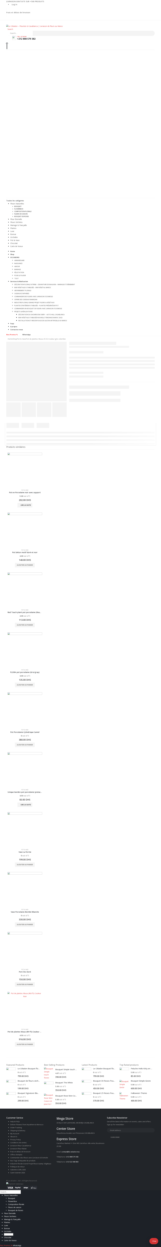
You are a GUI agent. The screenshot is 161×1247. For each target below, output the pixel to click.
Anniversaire (19, 260)
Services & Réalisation (19, 281)
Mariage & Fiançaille (18, 225)
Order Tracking (16, 1127)
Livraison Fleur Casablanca (20, 1145)
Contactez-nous (16, 330)
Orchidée (14, 237)
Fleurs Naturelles (17, 203)
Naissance (18, 263)
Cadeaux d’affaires (21, 293)
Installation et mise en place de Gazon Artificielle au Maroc (42, 321)
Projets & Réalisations (23, 311)
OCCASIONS (14, 257)
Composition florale (22, 211)
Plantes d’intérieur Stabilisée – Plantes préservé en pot (36, 305)
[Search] (34, 33)
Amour (17, 266)
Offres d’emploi (16, 1154)
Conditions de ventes (18, 1142)
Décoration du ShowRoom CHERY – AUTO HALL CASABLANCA (41, 315)
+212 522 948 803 (72, 1162)
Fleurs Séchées (16, 222)
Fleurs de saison (21, 214)
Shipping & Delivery (17, 1130)
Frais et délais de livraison (18, 12)
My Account (14, 1133)
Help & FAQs (15, 1121)
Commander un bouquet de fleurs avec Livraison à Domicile (38, 308)
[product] (25, 470)
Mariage (17, 269)
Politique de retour (17, 1167)
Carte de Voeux (16, 246)
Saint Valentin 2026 (17, 1173)
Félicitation (19, 272)
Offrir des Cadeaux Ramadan (25, 299)
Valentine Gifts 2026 (18, 1170)
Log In (14, 4)
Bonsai (13, 234)
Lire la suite (26, 505)
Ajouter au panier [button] (25, 565)
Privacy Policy (15, 1139)
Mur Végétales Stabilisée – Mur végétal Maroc (32, 287)
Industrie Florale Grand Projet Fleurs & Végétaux (34, 302)
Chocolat (14, 243)
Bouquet (18, 206)
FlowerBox (18, 209)
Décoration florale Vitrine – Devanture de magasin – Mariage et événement (44, 284)
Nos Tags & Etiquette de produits (22, 1161)
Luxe (12, 231)
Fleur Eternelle (16, 219)
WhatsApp (26, 335)
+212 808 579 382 (72, 1157)
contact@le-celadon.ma (70, 1152)
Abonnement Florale (22, 290)
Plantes (13, 228)
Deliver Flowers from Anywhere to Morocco (26, 1124)
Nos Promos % (12, 335)
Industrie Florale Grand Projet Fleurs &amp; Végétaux (30, 1164)
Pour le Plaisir (20, 275)
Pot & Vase (14, 240)
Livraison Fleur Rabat (18, 1148)
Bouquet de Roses (21, 216)
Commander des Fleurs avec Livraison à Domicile (33, 296)
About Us (13, 1136)
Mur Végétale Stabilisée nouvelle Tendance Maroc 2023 (40, 318)
